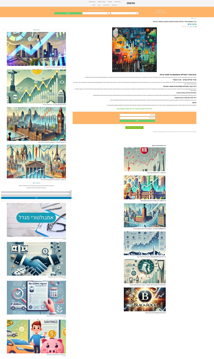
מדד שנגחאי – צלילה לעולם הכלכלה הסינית (156, 173)
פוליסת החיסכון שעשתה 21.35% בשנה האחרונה (155, 313)
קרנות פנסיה (114, 5)
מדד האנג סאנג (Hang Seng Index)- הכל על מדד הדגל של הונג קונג (151, 257)
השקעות (192, 18)
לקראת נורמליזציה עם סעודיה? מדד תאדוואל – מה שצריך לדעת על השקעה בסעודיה (148, 285)
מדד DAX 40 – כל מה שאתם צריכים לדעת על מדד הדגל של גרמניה (55, 67)
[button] (195, 24)
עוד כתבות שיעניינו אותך (159, 146)
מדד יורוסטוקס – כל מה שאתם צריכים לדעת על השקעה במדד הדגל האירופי (53, 179)
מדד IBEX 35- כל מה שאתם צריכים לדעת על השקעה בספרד (153, 201)
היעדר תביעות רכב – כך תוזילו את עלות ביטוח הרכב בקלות (56, 354)
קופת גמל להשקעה (101, 1)
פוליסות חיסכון (106, 5)
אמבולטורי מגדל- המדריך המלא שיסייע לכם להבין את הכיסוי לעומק (55, 238)
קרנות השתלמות (92, 1)
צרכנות (99, 5)
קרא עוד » (64, 239)
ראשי (195, 18)
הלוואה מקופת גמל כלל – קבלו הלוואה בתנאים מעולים (57, 277)
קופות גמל (110, 1)
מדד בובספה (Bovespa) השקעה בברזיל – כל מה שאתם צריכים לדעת (54, 104)
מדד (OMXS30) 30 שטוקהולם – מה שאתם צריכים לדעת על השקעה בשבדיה (149, 229)
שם (71, 190)
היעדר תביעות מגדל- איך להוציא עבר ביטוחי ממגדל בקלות (56, 315)
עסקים (94, 5)
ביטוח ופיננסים (118, 1)
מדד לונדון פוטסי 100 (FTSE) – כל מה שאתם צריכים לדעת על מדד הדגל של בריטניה (52, 142)
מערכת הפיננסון (192, 26)
